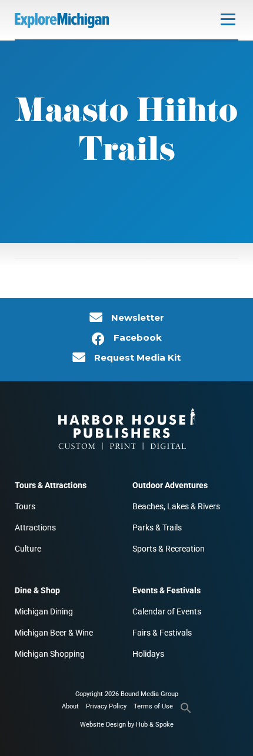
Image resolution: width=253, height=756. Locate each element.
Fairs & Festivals (162, 632)
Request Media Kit (137, 357)
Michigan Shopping (50, 653)
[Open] (228, 19)
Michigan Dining (44, 611)
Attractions (35, 527)
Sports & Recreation (168, 548)
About (70, 706)
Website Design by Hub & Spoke (127, 724)
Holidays (148, 653)
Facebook (138, 337)
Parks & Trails (157, 527)
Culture (28, 548)
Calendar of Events (166, 611)
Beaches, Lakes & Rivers (176, 506)
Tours (25, 506)
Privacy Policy (106, 706)
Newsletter (137, 318)
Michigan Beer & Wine (54, 632)
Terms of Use (153, 706)
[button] (186, 711)
